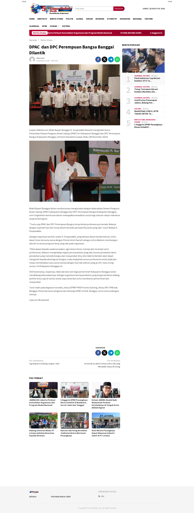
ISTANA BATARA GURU (119, 33)
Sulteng (146, 76)
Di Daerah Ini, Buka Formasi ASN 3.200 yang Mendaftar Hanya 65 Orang (102, 363)
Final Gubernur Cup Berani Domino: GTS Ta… (147, 79)
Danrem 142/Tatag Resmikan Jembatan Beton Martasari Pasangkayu (74, 433)
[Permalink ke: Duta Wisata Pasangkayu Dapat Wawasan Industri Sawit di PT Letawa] (106, 420)
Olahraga (138, 76)
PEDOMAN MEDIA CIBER (61, 496)
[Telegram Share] (111, 59)
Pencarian (119, 8)
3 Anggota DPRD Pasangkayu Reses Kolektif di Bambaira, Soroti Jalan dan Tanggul (74, 402)
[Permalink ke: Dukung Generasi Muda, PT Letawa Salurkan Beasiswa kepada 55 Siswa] (43, 420)
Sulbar (137, 122)
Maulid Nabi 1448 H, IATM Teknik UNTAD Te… (146, 112)
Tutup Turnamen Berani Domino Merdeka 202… (146, 90)
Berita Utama (139, 120)
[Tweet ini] (104, 59)
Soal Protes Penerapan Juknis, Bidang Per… (145, 101)
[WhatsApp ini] (117, 59)
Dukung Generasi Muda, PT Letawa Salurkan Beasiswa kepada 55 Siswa (41, 433)
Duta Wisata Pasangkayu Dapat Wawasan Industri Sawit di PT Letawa (103, 433)
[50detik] (51, 8)
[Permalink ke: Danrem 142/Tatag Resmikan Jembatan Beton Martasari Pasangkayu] (75, 420)
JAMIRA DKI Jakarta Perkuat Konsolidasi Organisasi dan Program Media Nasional (61, 33)
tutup (24, 1)
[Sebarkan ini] (98, 59)
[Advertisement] (15, 43)
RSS (102, 496)
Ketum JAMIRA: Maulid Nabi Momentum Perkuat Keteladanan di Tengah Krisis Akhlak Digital (105, 404)
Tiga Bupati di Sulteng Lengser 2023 (44, 362)
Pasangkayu (150, 120)
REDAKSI (32, 496)
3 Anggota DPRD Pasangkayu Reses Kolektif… (148, 125)
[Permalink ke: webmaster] (32, 59)
